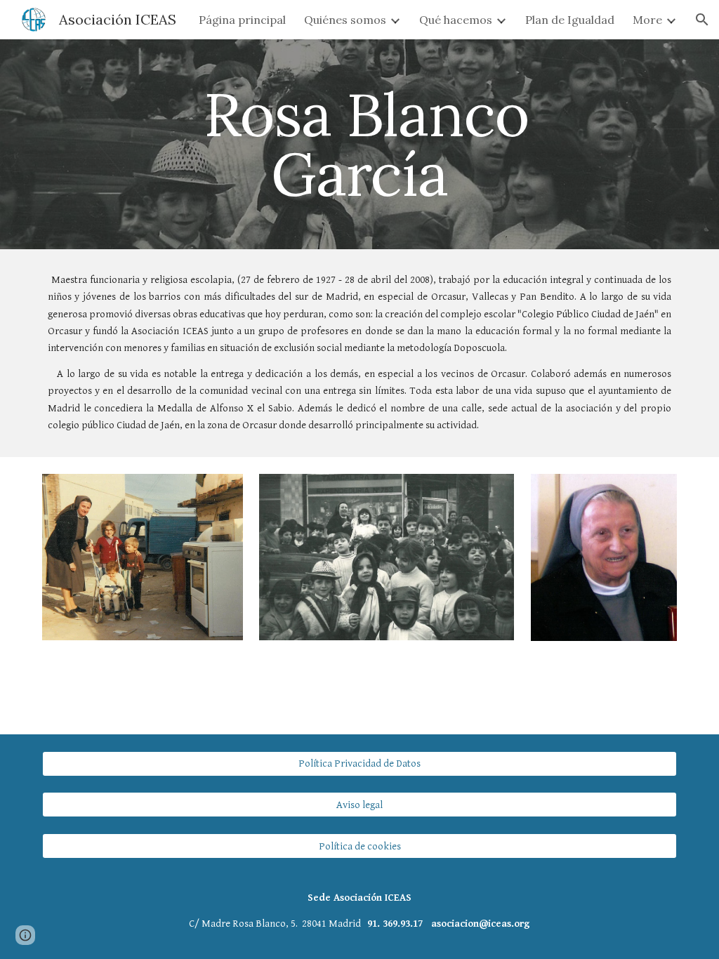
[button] (702, 20)
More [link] (647, 20)
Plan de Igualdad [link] (569, 20)
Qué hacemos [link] (455, 20)
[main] (359, 144)
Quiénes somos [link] (345, 20)
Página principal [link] (242, 20)
